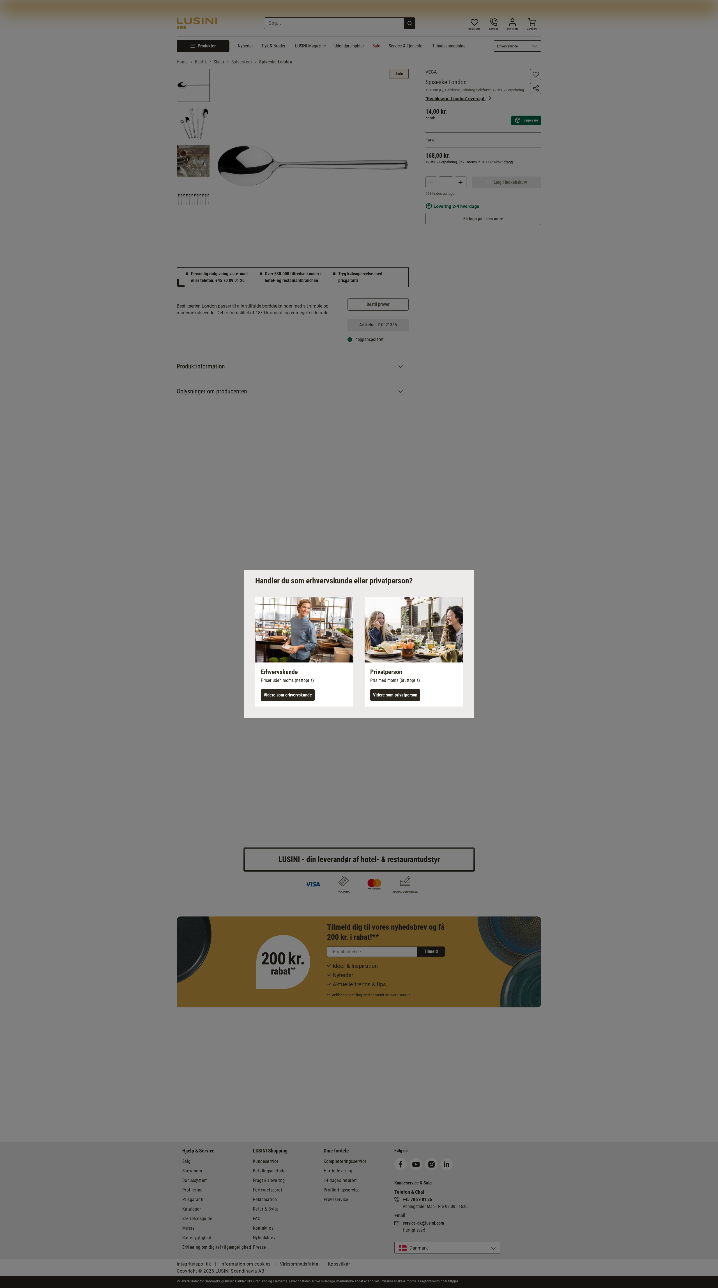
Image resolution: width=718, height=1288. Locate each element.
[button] (304, 652)
